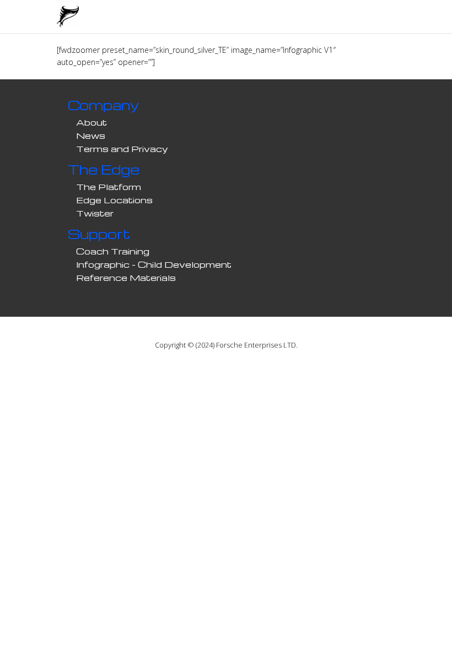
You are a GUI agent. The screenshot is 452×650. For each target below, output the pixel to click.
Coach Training (112, 251)
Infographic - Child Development (154, 264)
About (91, 122)
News (90, 135)
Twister (95, 213)
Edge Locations (114, 199)
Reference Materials (126, 277)
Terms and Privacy (122, 148)
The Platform (108, 186)
